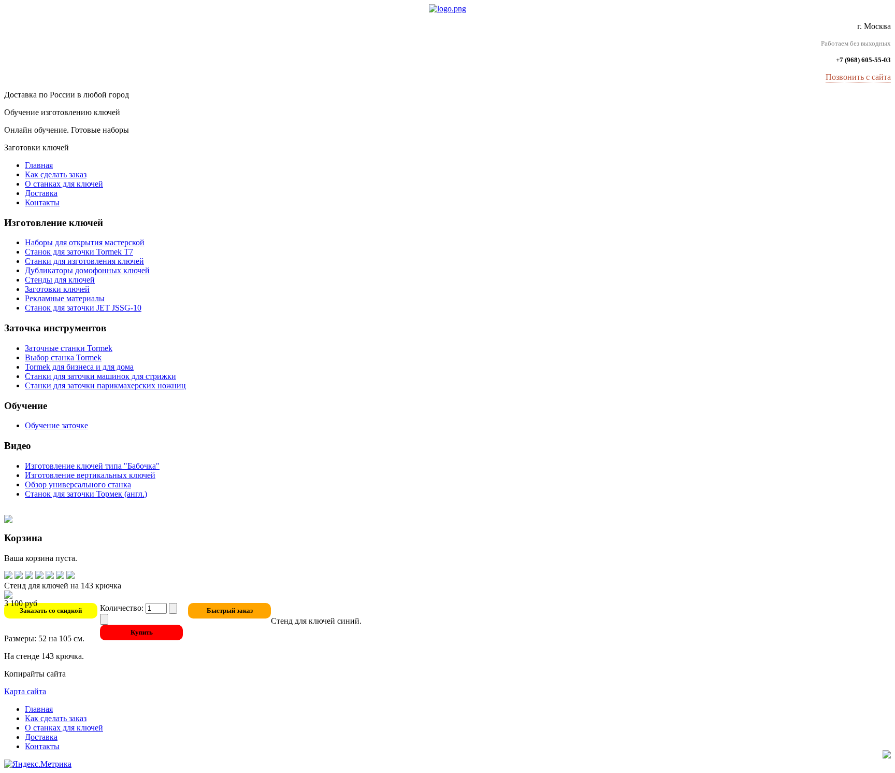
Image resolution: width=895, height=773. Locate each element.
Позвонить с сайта (858, 77)
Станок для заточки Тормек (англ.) (86, 493)
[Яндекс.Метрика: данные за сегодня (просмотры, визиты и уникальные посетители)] (37, 764)
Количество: (123, 607)
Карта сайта (25, 691)
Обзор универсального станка (78, 484)
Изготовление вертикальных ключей (90, 475)
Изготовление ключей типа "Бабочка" (92, 465)
